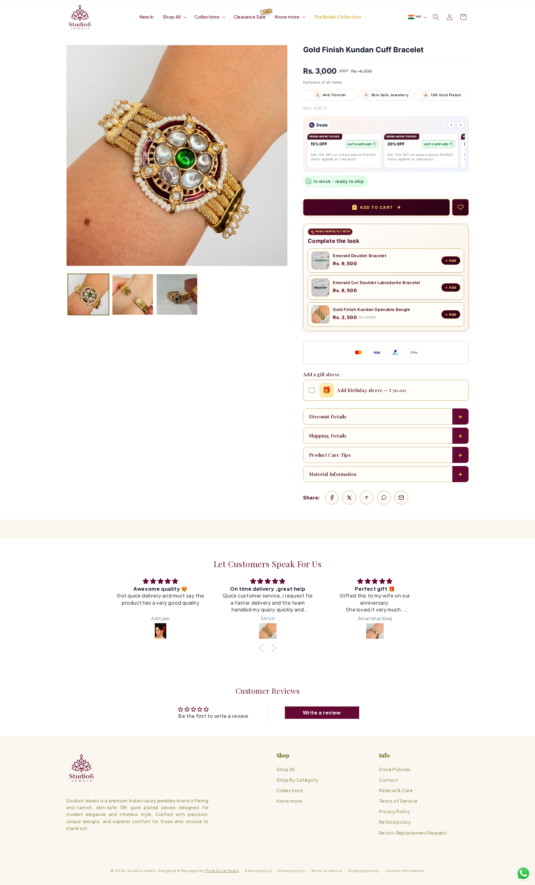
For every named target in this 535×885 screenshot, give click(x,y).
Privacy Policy (395, 811)
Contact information (404, 871)
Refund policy (395, 822)
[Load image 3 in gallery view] (177, 294)
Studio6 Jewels (141, 871)
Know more (289, 801)
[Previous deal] (451, 125)
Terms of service (326, 871)
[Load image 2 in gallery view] (132, 294)
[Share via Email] (401, 497)
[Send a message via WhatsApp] (523, 873)
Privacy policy (291, 871)
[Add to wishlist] (460, 207)
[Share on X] (349, 497)
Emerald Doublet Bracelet (359, 255)
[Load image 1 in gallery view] (88, 294)
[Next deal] (461, 125)
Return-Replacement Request (413, 832)
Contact (388, 780)
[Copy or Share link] (366, 497)
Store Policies (395, 769)
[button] (174, 16)
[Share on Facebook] (332, 497)
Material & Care (396, 790)
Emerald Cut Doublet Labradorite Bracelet (376, 282)
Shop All (285, 769)
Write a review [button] (322, 712)
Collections (289, 790)
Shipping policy (363, 871)
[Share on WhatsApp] (384, 497)
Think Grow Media (222, 871)
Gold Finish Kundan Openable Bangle (371, 309)
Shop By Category (297, 780)
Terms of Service (398, 801)
